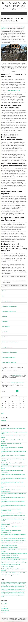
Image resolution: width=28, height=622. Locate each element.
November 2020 (5, 610)
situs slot (4, 316)
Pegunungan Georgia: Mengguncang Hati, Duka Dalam (13, 512)
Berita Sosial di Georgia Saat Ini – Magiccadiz (14, 4)
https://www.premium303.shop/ (9, 352)
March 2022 (4, 606)
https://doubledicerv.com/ (17, 382)
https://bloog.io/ (16, 375)
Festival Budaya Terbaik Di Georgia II (9, 547)
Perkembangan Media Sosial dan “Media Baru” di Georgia (14, 559)
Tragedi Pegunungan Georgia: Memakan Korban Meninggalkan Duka (13, 281)
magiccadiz (23, 276)
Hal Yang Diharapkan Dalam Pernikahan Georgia (12, 542)
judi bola (4, 290)
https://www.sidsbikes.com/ (9, 311)
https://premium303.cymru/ (8, 357)
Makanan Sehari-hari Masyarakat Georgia (10, 564)
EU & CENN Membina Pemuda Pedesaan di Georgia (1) (13, 540)
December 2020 (4, 608)
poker (3, 295)
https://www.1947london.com (9, 362)
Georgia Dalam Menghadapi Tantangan (10, 557)
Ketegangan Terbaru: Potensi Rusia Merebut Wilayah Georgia (14, 286)
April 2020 (3, 612)
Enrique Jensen (6, 276)
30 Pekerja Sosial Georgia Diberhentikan (10, 575)
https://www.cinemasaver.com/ (9, 306)
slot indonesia (6, 326)
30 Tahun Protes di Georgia (7, 566)
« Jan (2, 413)
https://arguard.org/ (7, 347)
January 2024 (4, 603)
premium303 (4, 331)
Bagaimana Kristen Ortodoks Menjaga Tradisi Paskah (13, 572)
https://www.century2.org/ (14, 90)
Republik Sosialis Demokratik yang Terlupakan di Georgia (14, 562)
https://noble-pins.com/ (8, 301)
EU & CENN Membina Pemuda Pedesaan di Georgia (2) (13, 538)
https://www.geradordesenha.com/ (10, 341)
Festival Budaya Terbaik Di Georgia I (9, 545)
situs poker (5, 321)
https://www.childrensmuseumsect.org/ (11, 368)
